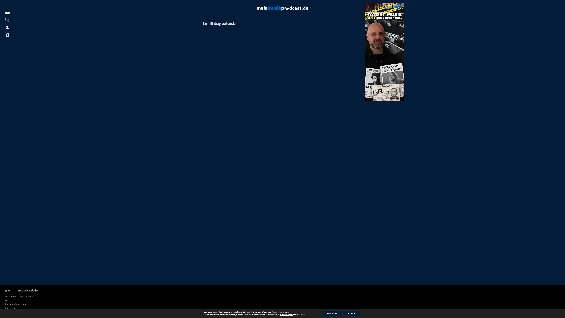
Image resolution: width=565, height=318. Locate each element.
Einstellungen (286, 314)
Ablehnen (351, 313)
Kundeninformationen (16, 304)
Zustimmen (332, 313)
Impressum (10, 308)
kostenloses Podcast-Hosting (19, 297)
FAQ (7, 300)
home (7, 12)
